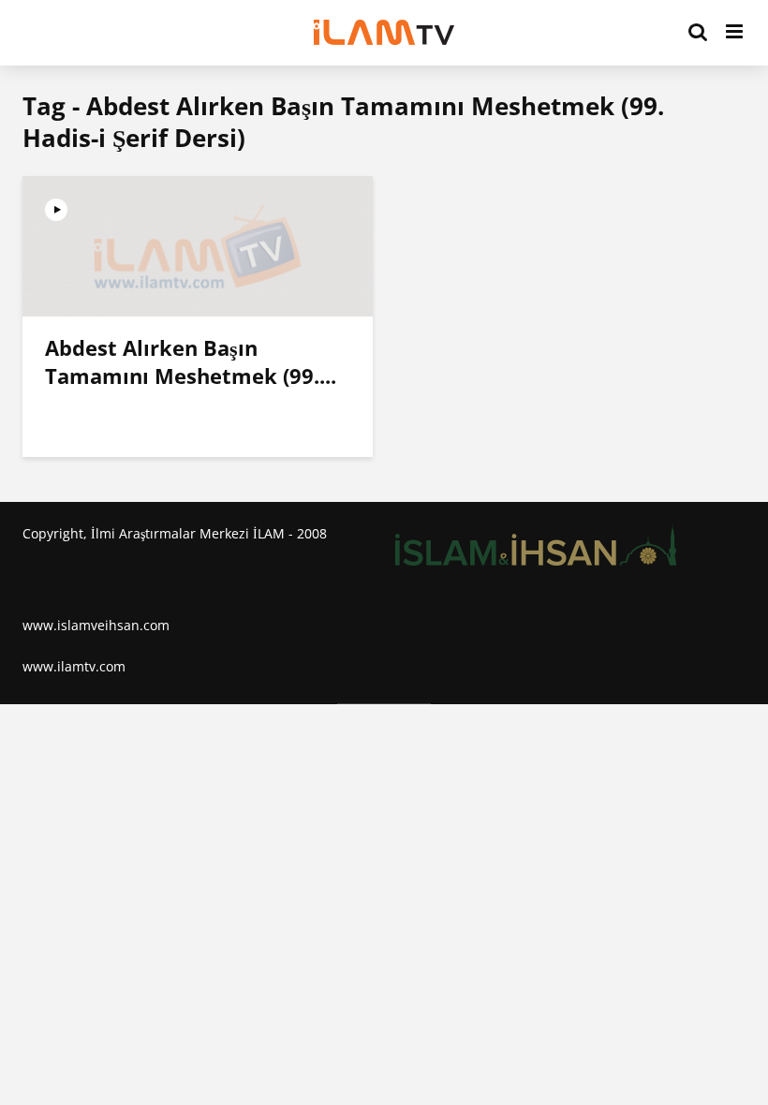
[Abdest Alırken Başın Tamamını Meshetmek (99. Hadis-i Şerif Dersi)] (197, 244)
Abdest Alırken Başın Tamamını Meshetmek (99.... (190, 361)
